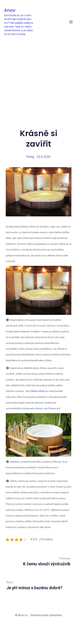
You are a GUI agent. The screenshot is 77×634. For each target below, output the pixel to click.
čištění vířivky (38, 391)
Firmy (30, 157)
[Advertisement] (38, 76)
